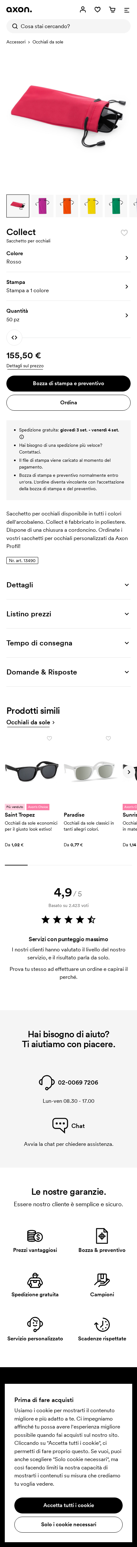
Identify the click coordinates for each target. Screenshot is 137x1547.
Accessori (15, 42)
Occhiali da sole (47, 42)
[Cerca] (13, 26)
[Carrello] (112, 9)
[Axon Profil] (19, 9)
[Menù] (126, 9)
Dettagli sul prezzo (25, 366)
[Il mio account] (82, 9)
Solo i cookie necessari (68, 1524)
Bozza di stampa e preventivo (68, 383)
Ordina (68, 402)
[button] (17, 205)
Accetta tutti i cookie (68, 1505)
